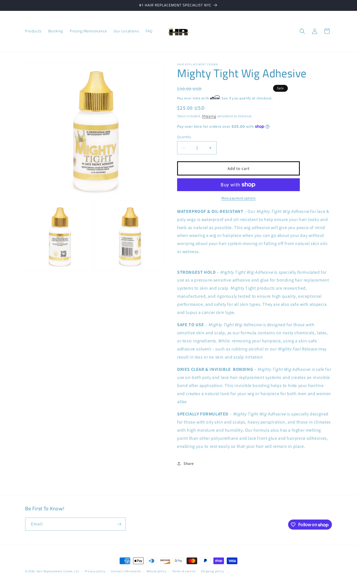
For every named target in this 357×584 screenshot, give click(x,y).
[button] (302, 31)
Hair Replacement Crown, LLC (58, 571)
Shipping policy (212, 571)
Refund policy (157, 571)
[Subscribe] (119, 524)
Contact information (126, 571)
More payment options (238, 198)
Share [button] (189, 463)
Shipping (209, 116)
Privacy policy (95, 571)
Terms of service (184, 571)
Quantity (184, 136)
